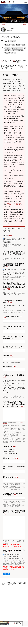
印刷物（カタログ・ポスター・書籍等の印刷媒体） (14, 381)
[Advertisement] (14, 603)
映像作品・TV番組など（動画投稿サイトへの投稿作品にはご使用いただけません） (14, 389)
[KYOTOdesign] (8, 2)
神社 (12, 48)
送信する (6, 574)
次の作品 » (24, 24)
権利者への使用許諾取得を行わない (14, 558)
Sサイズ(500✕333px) (10, 449)
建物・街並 (7, 50)
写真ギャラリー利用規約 (14, 204)
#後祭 (13, 44)
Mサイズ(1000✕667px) (10, 451)
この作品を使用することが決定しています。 (14, 306)
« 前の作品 (4, 24)
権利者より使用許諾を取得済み (12, 554)
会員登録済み (8, 242)
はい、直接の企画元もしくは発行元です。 (14, 270)
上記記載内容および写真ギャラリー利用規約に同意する (14, 230)
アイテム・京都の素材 (17, 50)
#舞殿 (23, 44)
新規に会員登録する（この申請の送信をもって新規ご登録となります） (14, 239)
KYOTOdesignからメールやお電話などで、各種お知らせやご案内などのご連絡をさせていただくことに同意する (14, 253)
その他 (6, 392)
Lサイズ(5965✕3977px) (10, 453)
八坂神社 (13, 41)
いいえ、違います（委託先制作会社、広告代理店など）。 (14, 273)
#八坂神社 (7, 44)
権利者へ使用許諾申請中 (11, 556)
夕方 (9, 52)
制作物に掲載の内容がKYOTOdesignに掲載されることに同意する (14, 293)
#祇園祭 (18, 44)
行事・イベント (19, 48)
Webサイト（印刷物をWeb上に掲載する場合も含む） (13, 384)
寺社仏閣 (7, 48)
